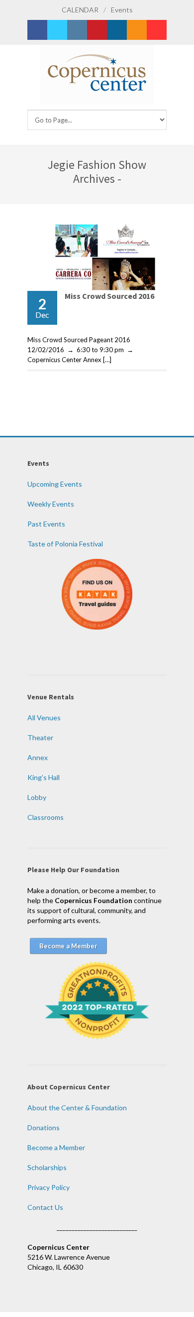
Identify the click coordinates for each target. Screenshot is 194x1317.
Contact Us (45, 1207)
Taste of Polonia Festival (65, 543)
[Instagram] (77, 30)
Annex (37, 757)
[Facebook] (37, 30)
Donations (43, 1127)
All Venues (44, 717)
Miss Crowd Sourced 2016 (109, 296)
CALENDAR (80, 9)
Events (122, 9)
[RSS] (137, 30)
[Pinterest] (97, 30)
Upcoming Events (54, 484)
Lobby (36, 797)
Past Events (46, 524)
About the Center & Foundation (77, 1107)
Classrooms (45, 817)
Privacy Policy (48, 1187)
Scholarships (47, 1167)
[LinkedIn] (117, 30)
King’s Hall (43, 777)
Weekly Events (50, 504)
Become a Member (56, 1147)
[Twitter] (57, 30)
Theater (40, 737)
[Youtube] (157, 30)
